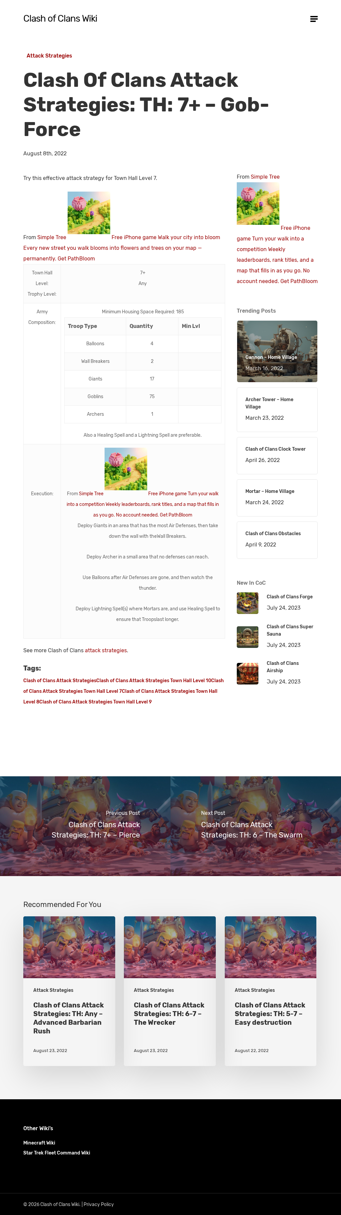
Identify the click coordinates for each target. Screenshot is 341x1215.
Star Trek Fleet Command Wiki (56, 1153)
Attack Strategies (49, 56)
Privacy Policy (99, 1204)
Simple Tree (51, 237)
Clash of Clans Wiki (60, 18)
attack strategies (106, 650)
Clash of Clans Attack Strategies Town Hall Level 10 (153, 680)
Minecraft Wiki (39, 1143)
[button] (314, 18)
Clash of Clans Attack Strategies (59, 680)
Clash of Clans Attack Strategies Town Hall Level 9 (95, 702)
